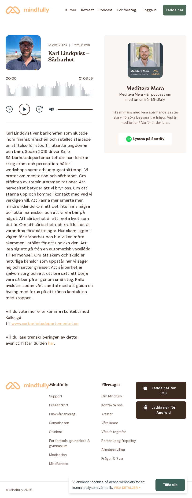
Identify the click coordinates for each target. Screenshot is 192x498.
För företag (126, 10)
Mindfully (27, 10)
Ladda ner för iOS (164, 391)
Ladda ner (175, 10)
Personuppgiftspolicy (118, 440)
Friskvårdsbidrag (62, 414)
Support (55, 396)
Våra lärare (109, 423)
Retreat (87, 10)
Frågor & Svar (112, 458)
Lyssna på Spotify (148, 138)
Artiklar (107, 414)
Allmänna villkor (113, 449)
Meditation (58, 455)
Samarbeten (59, 423)
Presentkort (58, 405)
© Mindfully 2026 (19, 490)
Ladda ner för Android (163, 410)
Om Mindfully (111, 396)
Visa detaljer (126, 488)
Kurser (70, 10)
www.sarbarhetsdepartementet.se (44, 323)
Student (56, 432)
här (51, 343)
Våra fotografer (113, 432)
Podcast (106, 10)
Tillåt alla (170, 485)
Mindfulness (58, 463)
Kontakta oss (112, 405)
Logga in (149, 10)
